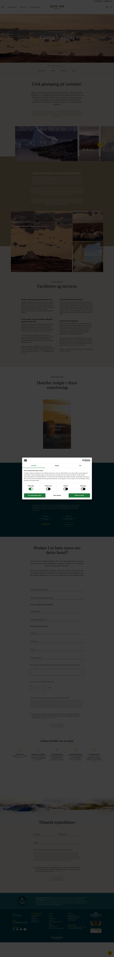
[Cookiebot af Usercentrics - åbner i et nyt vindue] (83, 460)
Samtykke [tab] (33, 465)
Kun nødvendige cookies (34, 495)
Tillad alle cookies (79, 495)
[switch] (48, 489)
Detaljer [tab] (57, 465)
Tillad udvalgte (57, 495)
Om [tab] (80, 465)
